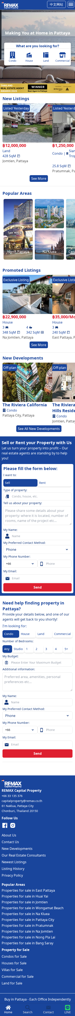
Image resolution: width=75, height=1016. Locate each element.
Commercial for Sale (18, 976)
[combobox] (20, 563)
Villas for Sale (12, 970)
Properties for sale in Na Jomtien (27, 931)
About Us (9, 835)
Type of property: (15, 490)
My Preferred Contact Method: (24, 543)
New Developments (17, 848)
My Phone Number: (16, 556)
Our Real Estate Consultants (24, 855)
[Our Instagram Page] (13, 825)
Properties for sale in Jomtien (25, 902)
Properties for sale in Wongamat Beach (33, 908)
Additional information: (18, 669)
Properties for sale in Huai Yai (25, 896)
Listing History (13, 868)
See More (38, 178)
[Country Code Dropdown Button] (33, 730)
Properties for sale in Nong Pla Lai (28, 937)
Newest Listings (14, 862)
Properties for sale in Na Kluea (26, 913)
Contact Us (10, 842)
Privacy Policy (12, 875)
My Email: (10, 571)
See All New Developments (39, 428)
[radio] (20, 483)
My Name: (10, 530)
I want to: (9, 475)
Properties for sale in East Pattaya (28, 890)
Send (38, 587)
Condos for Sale (14, 956)
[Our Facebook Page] (5, 825)
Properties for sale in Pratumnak (27, 925)
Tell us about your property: (22, 503)
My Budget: (10, 656)
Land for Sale (12, 983)
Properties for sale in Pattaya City (28, 919)
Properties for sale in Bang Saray (27, 943)
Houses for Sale (14, 963)
